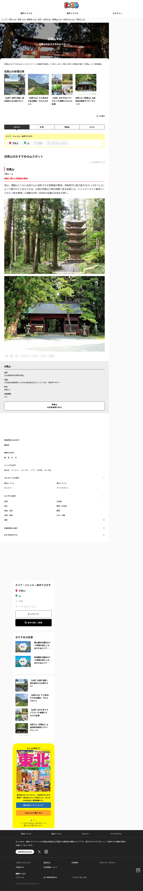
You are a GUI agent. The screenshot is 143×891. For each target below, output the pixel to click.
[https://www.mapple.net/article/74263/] (21, 680)
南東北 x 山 (31, 19)
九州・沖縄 (61, 515)
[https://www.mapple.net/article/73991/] (21, 724)
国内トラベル (26, 13)
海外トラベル (72, 13)
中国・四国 (8, 515)
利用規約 (75, 862)
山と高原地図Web (50, 877)
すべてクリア (33, 614)
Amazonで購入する (33, 813)
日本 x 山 (12, 19)
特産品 (66, 127)
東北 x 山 (21, 19)
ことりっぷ (20, 877)
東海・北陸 (8, 510)
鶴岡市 (6, 445)
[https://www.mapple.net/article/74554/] (21, 710)
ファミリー (24, 356)
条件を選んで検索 (35, 623)
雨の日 (6, 470)
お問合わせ (20, 867)
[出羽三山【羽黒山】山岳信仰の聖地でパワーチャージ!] (85, 91)
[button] (31, 820)
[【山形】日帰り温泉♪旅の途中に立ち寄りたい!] (14, 90)
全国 (6, 501)
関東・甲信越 (62, 506)
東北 (6, 506)
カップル (35, 356)
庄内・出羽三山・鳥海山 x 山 (49, 19)
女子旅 (51, 356)
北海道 (59, 501)
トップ (4, 19)
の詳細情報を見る (54, 405)
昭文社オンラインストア (33, 805)
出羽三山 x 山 (68, 19)
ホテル (92, 127)
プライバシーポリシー (107, 862)
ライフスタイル (62, 488)
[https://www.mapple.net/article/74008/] (21, 695)
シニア (43, 356)
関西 (58, 510)
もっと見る (100, 116)
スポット (16, 127)
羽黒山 (10, 169)
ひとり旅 (47, 470)
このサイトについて (23, 862)
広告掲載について (50, 867)
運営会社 (47, 862)
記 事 (42, 127)
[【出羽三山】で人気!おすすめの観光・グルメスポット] (38, 91)
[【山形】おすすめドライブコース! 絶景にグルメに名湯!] (62, 91)
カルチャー (117, 13)
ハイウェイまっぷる (79, 877)
